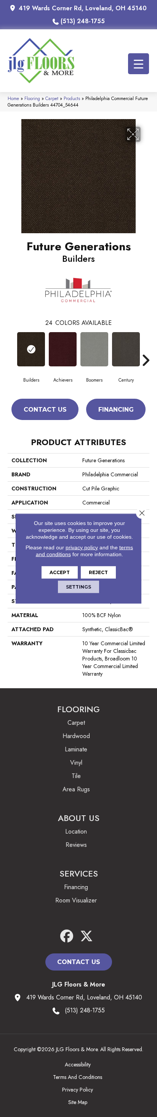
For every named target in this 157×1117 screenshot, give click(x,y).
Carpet (51, 98)
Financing (116, 409)
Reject (98, 572)
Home (13, 98)
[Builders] (31, 349)
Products (72, 98)
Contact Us (45, 409)
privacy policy (82, 547)
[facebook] (67, 936)
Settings (78, 587)
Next (145, 349)
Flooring (32, 98)
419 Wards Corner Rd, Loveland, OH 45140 (83, 8)
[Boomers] (94, 349)
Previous (11, 349)
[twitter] (86, 936)
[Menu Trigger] (138, 63)
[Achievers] (62, 349)
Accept (60, 572)
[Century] (126, 349)
